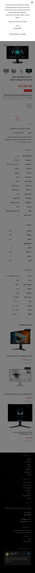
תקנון (29, 539)
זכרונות (29, 464)
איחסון (29, 467)
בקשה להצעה (10, 8)
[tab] (17, 118)
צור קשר (10, 11)
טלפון (29, 510)
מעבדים (29, 459)
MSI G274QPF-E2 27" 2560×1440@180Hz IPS (15, 35)
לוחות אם (28, 462)
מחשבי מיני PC (27, 488)
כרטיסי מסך (28, 469)
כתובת (29, 506)
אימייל (29, 517)
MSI (31, 108)
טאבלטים (28, 490)
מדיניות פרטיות (27, 541)
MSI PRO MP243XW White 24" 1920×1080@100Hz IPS (18, 394)
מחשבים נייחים (27, 483)
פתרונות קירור (27, 472)
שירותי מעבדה (25, 11)
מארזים (29, 475)
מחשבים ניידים (27, 485)
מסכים (25, 106)
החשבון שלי (25, 8)
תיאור (17, 118)
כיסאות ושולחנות (26, 496)
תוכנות (29, 498)
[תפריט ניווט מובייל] (4, 21)
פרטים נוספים (27, 363)
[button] (33, 6)
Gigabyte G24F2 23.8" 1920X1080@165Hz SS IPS (19, 356)
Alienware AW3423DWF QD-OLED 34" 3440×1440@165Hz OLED (22, 433)
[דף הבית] (31, 35)
